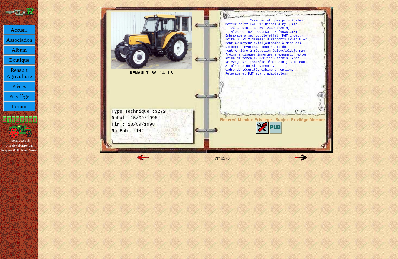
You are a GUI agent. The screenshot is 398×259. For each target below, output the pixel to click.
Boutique (19, 60)
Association (19, 40)
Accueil (19, 30)
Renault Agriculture (19, 73)
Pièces (19, 86)
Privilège (19, 96)
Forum (19, 106)
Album (19, 50)
